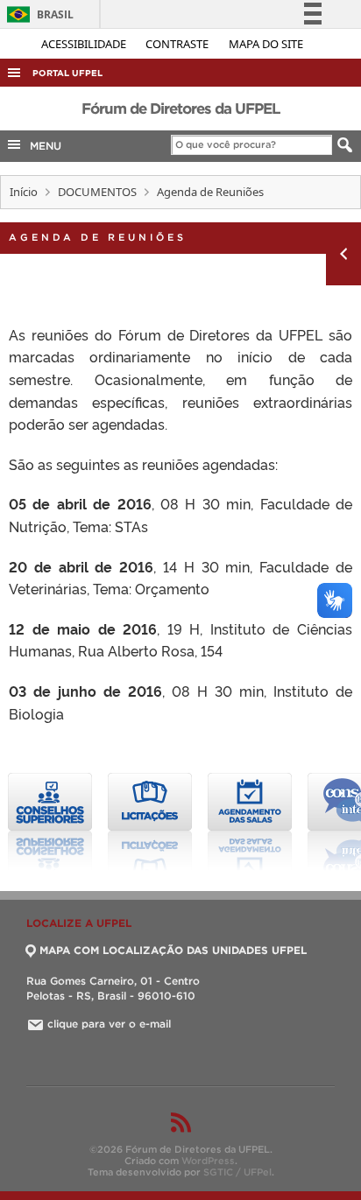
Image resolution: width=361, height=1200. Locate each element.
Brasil (37, 14)
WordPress (208, 1160)
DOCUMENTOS (97, 192)
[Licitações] (150, 822)
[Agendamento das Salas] (250, 822)
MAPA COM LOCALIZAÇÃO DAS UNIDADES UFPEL (173, 950)
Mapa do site (266, 44)
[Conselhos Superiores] (50, 822)
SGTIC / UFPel (237, 1172)
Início (24, 192)
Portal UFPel (67, 73)
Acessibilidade (85, 44)
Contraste (178, 44)
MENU (42, 145)
